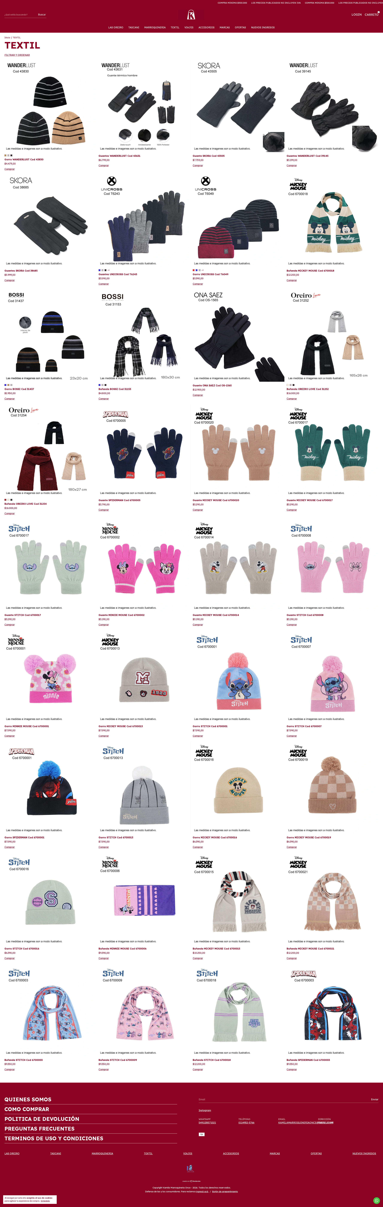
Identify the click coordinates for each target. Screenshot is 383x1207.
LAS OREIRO (115, 27)
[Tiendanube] (191, 1181)
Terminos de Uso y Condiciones (53, 1138)
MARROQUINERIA (155, 27)
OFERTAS (240, 27)
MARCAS (225, 27)
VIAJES (188, 27)
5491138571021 (207, 1122)
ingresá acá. (202, 1191)
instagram (205, 1110)
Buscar (42, 14)
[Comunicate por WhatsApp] (376, 1200)
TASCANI (133, 27)
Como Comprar (26, 1109)
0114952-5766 (246, 1122)
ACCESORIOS (207, 27)
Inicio (7, 37)
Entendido (45, 1201)
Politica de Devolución (41, 1119)
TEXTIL (175, 27)
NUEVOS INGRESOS (263, 27)
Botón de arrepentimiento (225, 1191)
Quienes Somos (27, 1099)
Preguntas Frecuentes (39, 1128)
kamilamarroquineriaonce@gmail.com (305, 1122)
